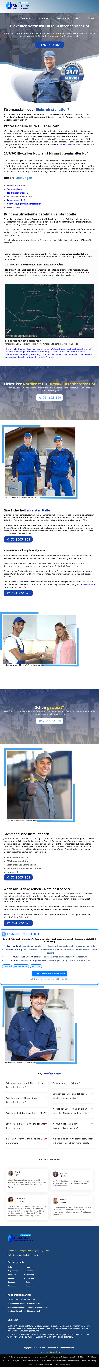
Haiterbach (46, 354)
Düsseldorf (12, 1286)
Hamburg (11, 1282)
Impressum (43, 1352)
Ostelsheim (22, 357)
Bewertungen (62, 18)
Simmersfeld (33, 351)
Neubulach (71, 349)
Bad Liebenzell (43, 349)
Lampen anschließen (17, 200)
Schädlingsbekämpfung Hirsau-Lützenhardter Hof (28, 1307)
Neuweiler (50, 357)
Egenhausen (10, 357)
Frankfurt (30, 1286)
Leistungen (43, 18)
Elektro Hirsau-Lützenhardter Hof (21, 1300)
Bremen (10, 1278)
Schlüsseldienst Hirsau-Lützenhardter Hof (24, 1311)
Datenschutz (55, 1352)
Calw (43, 357)
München (30, 1278)
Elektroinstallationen (17, 192)
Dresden (29, 1271)
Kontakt (91, 18)
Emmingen (57, 354)
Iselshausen (55, 351)
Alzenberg (82, 349)
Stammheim (34, 357)
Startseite (25, 18)
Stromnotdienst (14, 189)
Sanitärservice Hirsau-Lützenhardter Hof (24, 1303)
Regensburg (12, 1271)
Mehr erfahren (64, 1364)
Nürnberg (30, 1275)
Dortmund (11, 1275)
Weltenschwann (58, 349)
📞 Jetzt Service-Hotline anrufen (49, 973)
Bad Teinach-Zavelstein (25, 349)
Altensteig (35, 354)
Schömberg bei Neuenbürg (17, 354)
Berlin (9, 1267)
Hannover (30, 1267)
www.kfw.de (89, 584)
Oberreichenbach (71, 354)
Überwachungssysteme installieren (24, 203)
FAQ (78, 18)
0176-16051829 (50, 44)
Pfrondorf (9, 349)
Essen (28, 1282)
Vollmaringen (20, 351)
